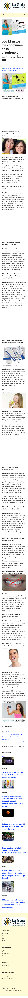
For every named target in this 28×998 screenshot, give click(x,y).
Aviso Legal (5, 976)
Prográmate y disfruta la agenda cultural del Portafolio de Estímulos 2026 (14, 850)
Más (3, 756)
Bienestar (5, 938)
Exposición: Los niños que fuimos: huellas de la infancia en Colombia (12, 737)
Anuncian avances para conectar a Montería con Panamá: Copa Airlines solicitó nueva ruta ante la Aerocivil (12, 801)
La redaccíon (5, 956)
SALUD (4, 60)
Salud (3, 936)
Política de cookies (7, 978)
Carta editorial (6, 981)
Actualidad (5, 933)
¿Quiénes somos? (7, 951)
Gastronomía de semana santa (15, 742)
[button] (24, 15)
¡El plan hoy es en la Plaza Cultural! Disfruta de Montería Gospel (12, 775)
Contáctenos (5, 953)
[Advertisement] (14, 116)
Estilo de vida (6, 941)
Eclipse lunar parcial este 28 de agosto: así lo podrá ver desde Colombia (13, 826)
